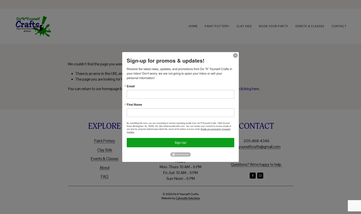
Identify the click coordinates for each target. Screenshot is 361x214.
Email (131, 86)
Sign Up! (180, 142)
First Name (134, 104)
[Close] (235, 55)
